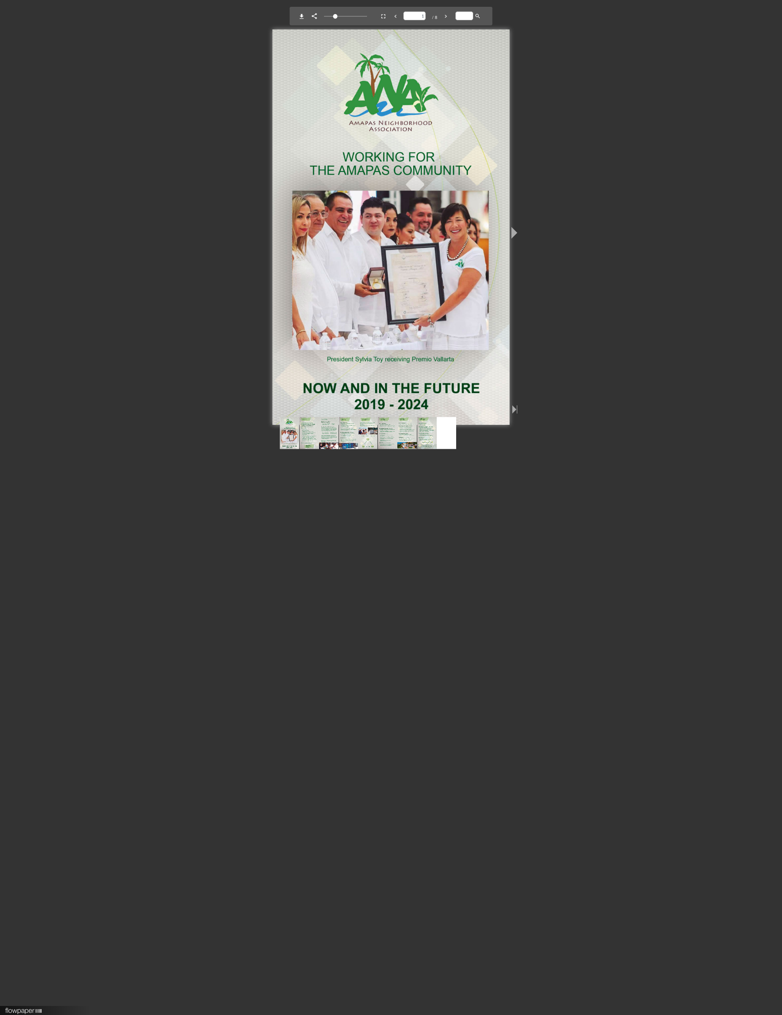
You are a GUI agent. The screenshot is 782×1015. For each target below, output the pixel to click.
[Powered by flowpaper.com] (24, 1007)
